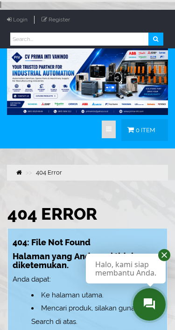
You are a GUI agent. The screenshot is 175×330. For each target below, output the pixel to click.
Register (59, 19)
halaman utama (77, 295)
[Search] (155, 39)
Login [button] (20, 19)
